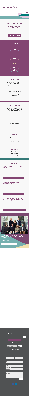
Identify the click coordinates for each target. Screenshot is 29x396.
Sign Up (20, 346)
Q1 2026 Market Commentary (9, 269)
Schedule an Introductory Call (14, 339)
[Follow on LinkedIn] (16, 384)
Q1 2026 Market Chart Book (9, 293)
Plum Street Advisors (6, 294)
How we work (13, 178)
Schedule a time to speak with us (9, 244)
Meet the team (5, 240)
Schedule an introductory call (14, 35)
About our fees (13, 194)
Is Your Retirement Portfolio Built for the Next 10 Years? (14, 318)
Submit (21, 378)
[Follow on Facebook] (13, 384)
